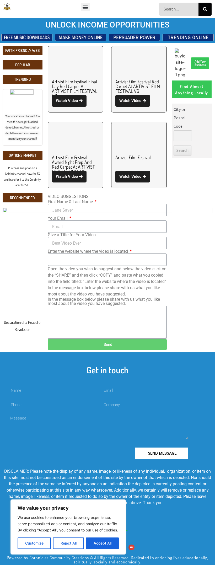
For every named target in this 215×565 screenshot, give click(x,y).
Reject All (69, 543)
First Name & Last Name (71, 202)
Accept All (102, 543)
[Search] (205, 9)
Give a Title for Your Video (72, 235)
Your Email (58, 218)
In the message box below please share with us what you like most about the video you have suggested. (104, 301)
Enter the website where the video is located (88, 251)
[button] (85, 7)
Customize (34, 543)
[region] (68, 527)
